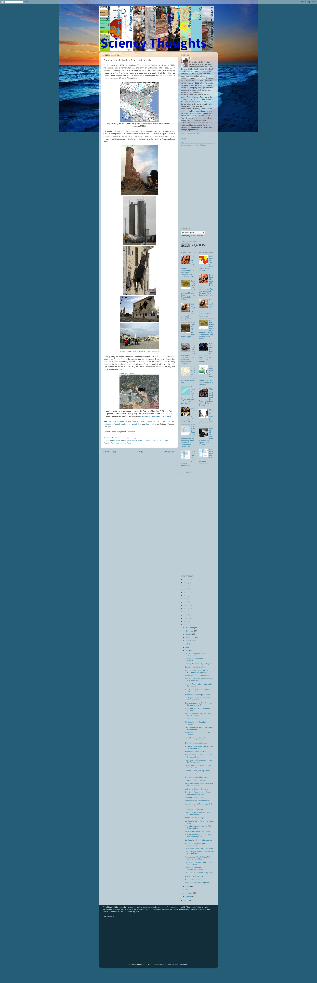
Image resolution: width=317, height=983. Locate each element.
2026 (186, 579)
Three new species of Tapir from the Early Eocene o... (199, 747)
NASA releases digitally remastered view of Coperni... (198, 715)
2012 (186, 625)
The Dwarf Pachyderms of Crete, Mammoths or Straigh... (198, 793)
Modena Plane (125, 443)
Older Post (169, 451)
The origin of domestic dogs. (196, 743)
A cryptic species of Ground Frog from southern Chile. (198, 836)
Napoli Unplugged (164, 416)
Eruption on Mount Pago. (195, 818)
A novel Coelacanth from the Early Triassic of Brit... (198, 827)
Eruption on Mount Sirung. (195, 774)
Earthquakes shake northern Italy (129, 421)
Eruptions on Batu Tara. (194, 876)
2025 (186, 583)
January (188, 896)
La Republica (153, 351)
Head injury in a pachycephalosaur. (198, 882)
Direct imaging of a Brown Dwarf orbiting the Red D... (197, 813)
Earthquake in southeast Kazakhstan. (194, 659)
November (189, 631)
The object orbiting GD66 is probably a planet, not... (195, 844)
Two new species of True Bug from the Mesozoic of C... (198, 704)
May (187, 650)
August (188, 641)
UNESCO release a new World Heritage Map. (197, 654)
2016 (186, 612)
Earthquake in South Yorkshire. (197, 719)
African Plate (126, 440)
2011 (186, 900)
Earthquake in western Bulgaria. (197, 752)
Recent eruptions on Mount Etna (127, 424)
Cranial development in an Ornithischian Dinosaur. (195, 868)
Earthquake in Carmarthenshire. (197, 801)
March (188, 890)
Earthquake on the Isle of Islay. (197, 676)
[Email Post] (135, 438)
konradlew (167, 964)
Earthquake (163, 440)
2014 (186, 618)
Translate (199, 236)
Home (140, 451)
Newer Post (109, 451)
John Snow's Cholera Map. (195, 667)
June (187, 647)
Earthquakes (151, 424)
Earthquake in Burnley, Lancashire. (198, 840)
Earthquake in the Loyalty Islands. (198, 695)
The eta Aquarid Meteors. (195, 879)
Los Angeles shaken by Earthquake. (199, 664)
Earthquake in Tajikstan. (194, 809)
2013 (186, 621)
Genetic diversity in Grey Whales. (198, 771)
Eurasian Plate (109, 443)
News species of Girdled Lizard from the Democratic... (199, 785)
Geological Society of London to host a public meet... (197, 699)
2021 (186, 596)
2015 (186, 615)
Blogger (184, 964)
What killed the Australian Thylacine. (199, 873)
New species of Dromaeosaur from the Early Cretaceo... (198, 761)
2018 (186, 605)
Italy (117, 443)
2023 (186, 589)
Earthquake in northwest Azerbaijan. (199, 848)
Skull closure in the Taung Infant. (198, 831)
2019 (186, 602)
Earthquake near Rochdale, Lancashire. (196, 723)
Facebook (131, 432)
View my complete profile (190, 133)
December (189, 628)
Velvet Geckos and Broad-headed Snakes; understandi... (198, 739)
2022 (186, 592)
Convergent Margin (150, 440)
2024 (186, 586)
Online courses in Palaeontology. (193, 145)
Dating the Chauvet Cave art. (196, 789)
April (187, 887)
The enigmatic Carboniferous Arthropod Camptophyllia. (196, 671)
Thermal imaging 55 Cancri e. (196, 777)
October (188, 634)
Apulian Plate (137, 440)
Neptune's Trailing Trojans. (195, 797)
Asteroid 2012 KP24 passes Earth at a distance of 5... (199, 680)
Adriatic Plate (115, 440)
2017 (186, 609)
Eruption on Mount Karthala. (196, 780)
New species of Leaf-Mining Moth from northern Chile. (198, 858)
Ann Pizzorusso (149, 416)
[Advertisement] (197, 187)
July (187, 644)
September (190, 637)
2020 (186, 599)
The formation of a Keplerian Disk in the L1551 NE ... (199, 756)
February (189, 893)
